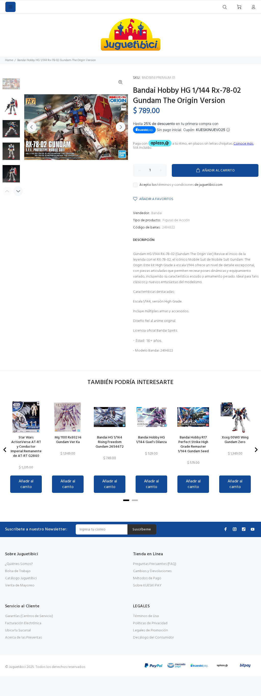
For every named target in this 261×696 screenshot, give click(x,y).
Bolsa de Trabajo (18, 571)
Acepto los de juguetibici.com (181, 185)
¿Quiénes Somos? (19, 564)
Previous (31, 127)
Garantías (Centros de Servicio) (29, 616)
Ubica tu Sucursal (18, 630)
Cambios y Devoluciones (152, 571)
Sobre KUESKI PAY (147, 585)
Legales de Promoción (150, 630)
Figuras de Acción (176, 220)
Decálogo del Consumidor (153, 638)
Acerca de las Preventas (23, 638)
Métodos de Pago (147, 578)
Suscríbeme (142, 529)
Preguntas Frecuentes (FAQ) (154, 564)
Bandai (156, 213)
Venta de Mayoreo (19, 585)
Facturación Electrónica (23, 623)
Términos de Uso (146, 616)
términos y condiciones (175, 185)
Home (9, 60)
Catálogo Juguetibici (21, 578)
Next (120, 127)
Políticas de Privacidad (150, 623)
